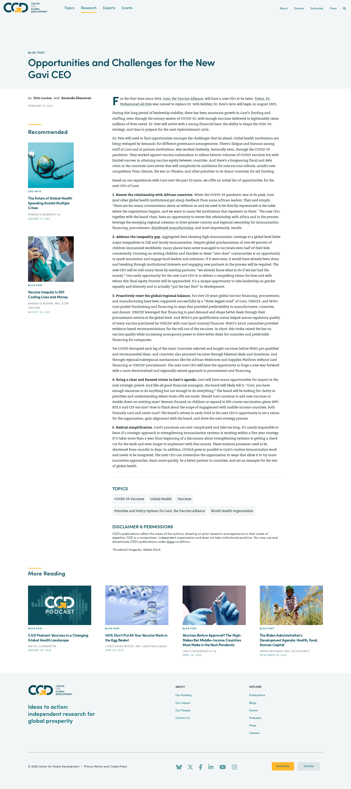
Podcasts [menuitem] (255, 718)
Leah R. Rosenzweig (196, 651)
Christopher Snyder (119, 646)
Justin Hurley (300, 651)
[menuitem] (344, 8)
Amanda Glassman (76, 98)
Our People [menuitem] (183, 710)
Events (127, 8)
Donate (308, 766)
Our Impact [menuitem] (183, 703)
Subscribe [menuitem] (316, 8)
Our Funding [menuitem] (184, 695)
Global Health (160, 499)
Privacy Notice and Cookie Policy (105, 766)
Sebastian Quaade (154, 646)
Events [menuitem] (253, 710)
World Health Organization (232, 511)
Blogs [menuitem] (252, 703)
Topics (69, 8)
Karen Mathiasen (272, 651)
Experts (109, 8)
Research (88, 8)
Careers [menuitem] (254, 733)
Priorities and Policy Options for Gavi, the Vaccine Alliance (159, 511)
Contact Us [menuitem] (183, 718)
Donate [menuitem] (299, 8)
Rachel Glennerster (42, 646)
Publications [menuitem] (257, 695)
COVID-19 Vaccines (129, 499)
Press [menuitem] (333, 8)
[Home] (32, 7)
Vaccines (184, 499)
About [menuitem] (284, 8)
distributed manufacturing (172, 228)
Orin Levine (43, 98)
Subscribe (282, 766)
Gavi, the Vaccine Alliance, (183, 99)
